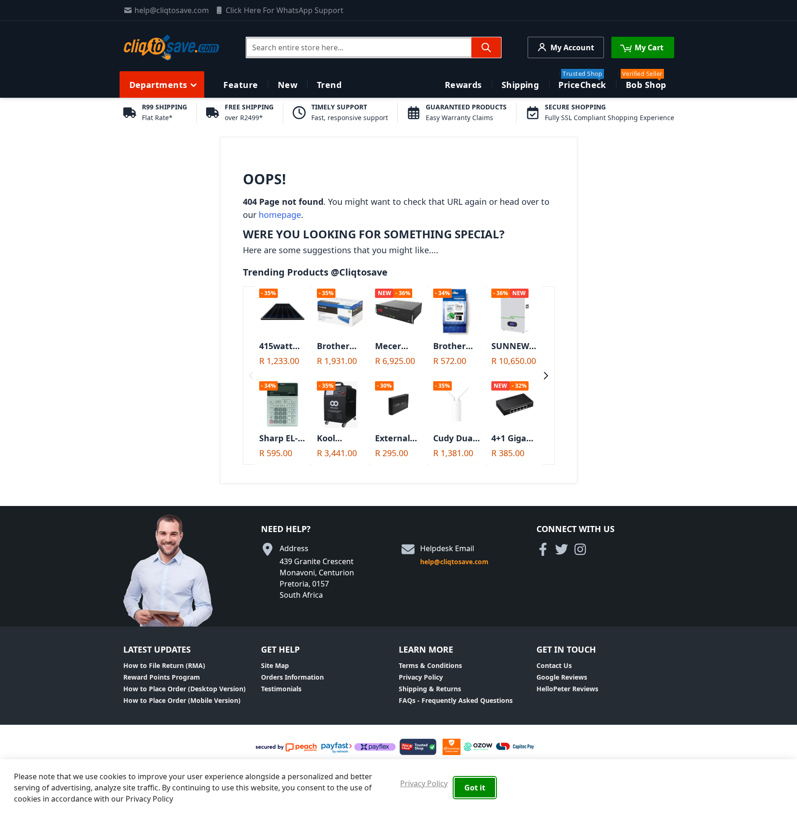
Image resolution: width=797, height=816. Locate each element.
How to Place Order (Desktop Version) (184, 688)
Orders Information (292, 677)
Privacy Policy (421, 677)
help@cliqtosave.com (171, 10)
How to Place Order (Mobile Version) (182, 700)
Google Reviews (561, 677)
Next (546, 376)
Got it (474, 787)
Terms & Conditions (430, 665)
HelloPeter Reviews (567, 688)
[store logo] (171, 47)
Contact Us (554, 665)
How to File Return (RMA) (164, 665)
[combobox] (373, 47)
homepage (280, 214)
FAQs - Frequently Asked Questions (456, 700)
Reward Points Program (161, 677)
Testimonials (281, 688)
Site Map (275, 665)
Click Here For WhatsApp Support (284, 10)
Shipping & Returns (430, 688)
